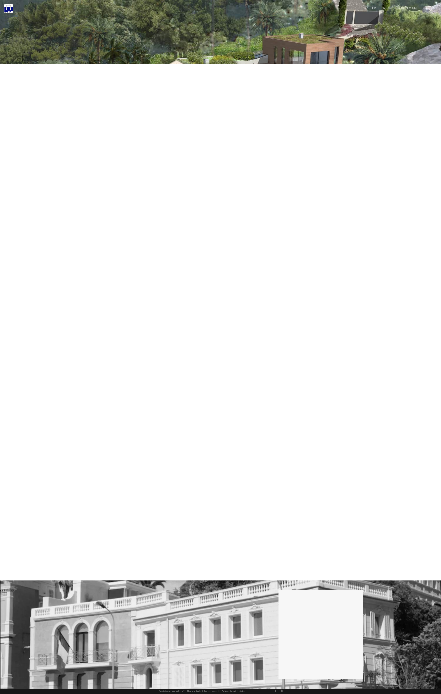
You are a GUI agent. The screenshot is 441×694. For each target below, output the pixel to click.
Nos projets (368, 8)
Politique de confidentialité (233, 691)
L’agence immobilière (408, 8)
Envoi (356, 674)
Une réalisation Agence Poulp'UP (172, 691)
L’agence (385, 8)
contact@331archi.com (291, 620)
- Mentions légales (194, 691)
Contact (431, 8)
